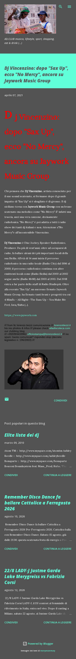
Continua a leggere (58, 475)
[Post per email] (6, 400)
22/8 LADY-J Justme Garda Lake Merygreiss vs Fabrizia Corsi (34, 576)
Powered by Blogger (40, 643)
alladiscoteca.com (59, 328)
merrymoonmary (47, 651)
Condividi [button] (60, 400)
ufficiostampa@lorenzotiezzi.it (44, 334)
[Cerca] (60, 6)
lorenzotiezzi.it (62, 325)
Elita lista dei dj (21, 435)
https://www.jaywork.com (20, 315)
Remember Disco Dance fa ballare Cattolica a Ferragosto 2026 (37, 503)
